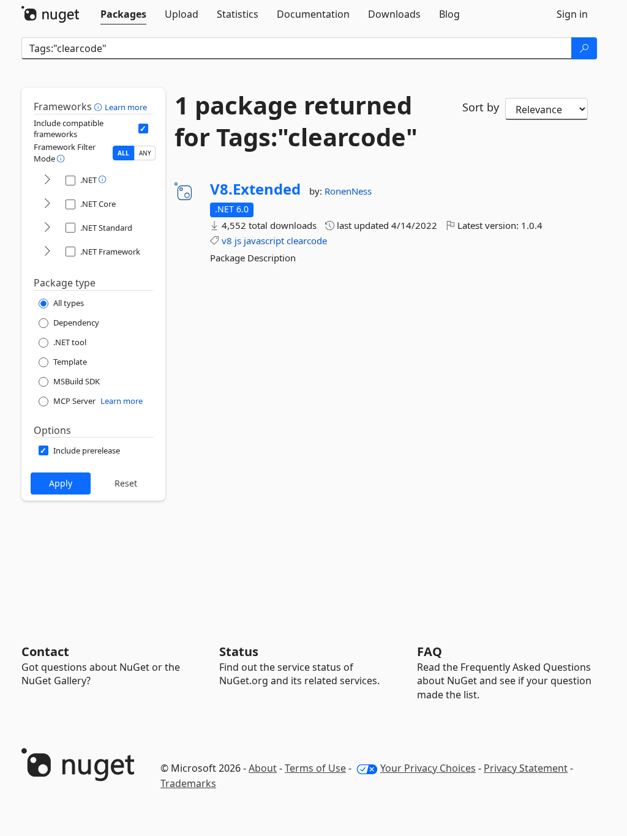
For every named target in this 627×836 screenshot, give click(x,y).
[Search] (584, 48)
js (238, 240)
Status (238, 651)
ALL (123, 153)
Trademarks (188, 783)
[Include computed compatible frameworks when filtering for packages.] (143, 128)
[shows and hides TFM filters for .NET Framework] (47, 252)
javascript (264, 240)
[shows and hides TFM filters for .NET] (47, 180)
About (263, 768)
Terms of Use (315, 768)
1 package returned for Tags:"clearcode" (296, 121)
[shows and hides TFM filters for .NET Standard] (47, 228)
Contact (45, 651)
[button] (99, 106)
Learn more (126, 107)
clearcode (307, 240)
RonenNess (348, 191)
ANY (145, 153)
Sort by (480, 107)
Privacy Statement (526, 768)
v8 (227, 240)
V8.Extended (255, 189)
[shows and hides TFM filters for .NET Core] (47, 204)
